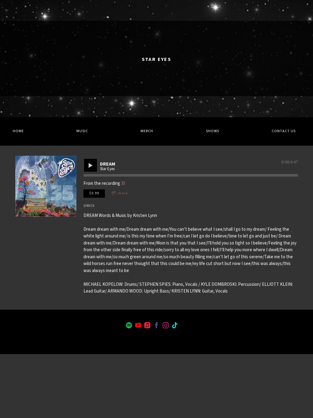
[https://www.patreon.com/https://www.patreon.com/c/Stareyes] (184, 326)
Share (122, 193)
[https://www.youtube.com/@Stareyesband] (138, 326)
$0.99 (94, 193)
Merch (147, 131)
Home (18, 131)
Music (82, 131)
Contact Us (284, 131)
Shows (212, 131)
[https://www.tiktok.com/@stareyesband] (175, 326)
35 (123, 183)
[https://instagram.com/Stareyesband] (166, 326)
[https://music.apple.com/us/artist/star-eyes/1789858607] (147, 326)
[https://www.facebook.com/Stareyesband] (156, 326)
